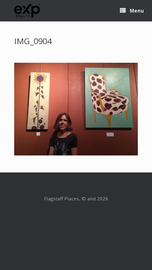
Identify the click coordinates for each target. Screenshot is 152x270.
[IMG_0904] (76, 153)
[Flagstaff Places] (27, 10)
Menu (137, 10)
